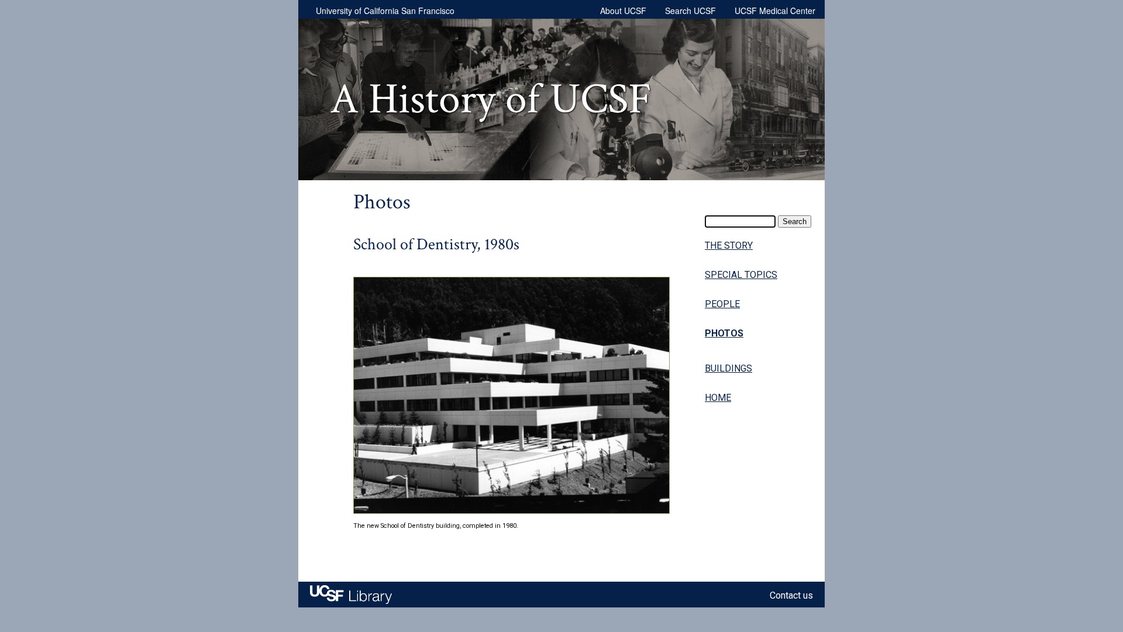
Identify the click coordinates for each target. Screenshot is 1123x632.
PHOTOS (724, 333)
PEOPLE (722, 304)
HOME (718, 397)
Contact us (791, 595)
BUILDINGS (728, 368)
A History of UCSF (491, 99)
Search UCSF (690, 10)
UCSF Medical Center (775, 10)
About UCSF (623, 10)
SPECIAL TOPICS (741, 274)
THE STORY (729, 245)
